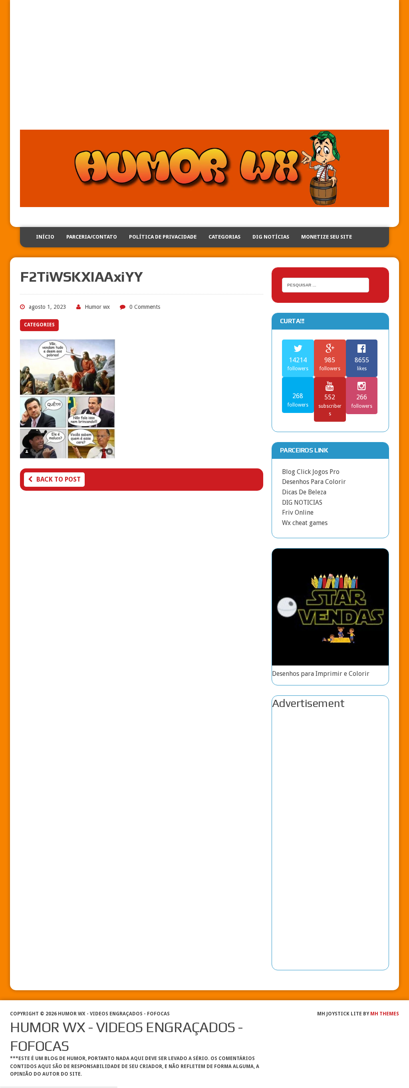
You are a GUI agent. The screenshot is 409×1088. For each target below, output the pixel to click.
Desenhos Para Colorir (314, 482)
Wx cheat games (305, 523)
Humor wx (97, 307)
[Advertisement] (204, 70)
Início (45, 237)
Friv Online (298, 512)
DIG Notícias (270, 237)
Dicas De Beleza (304, 492)
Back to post (58, 479)
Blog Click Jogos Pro (311, 472)
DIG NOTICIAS (302, 502)
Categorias (224, 237)
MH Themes (384, 1014)
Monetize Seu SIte (326, 237)
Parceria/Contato (91, 237)
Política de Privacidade (163, 237)
